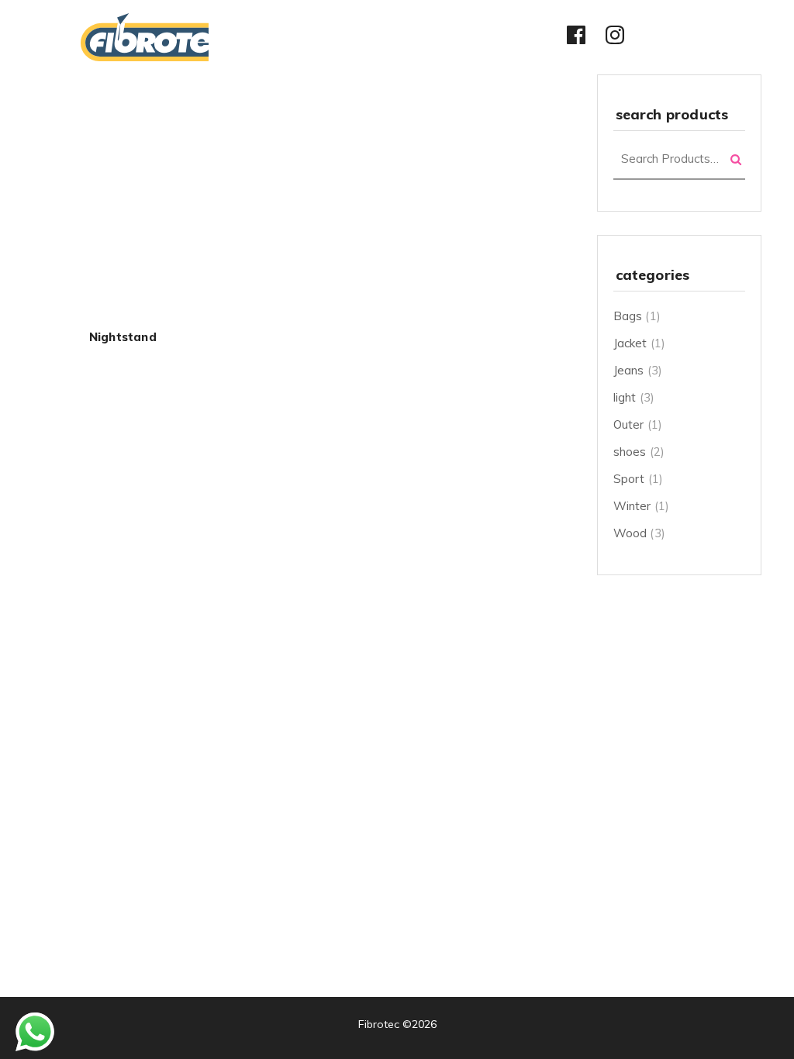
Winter (632, 505)
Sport (629, 478)
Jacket (630, 343)
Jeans (628, 370)
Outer (628, 424)
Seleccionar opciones (123, 179)
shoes (630, 451)
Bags (628, 316)
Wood (630, 533)
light (625, 397)
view (122, 212)
